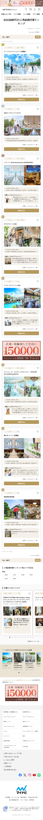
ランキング (28, 680)
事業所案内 (23, 797)
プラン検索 (36, 14)
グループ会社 (24, 800)
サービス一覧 (15, 797)
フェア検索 (26, 14)
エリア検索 (17, 14)
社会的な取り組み (33, 797)
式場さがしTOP (6, 14)
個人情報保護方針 (14, 800)
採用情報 (31, 800)
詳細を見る (21, 99)
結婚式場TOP (19, 680)
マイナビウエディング (8, 680)
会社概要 (7, 797)
